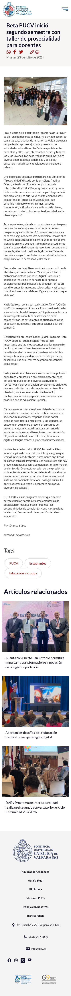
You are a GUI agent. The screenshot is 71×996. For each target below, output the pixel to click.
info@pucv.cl (38, 948)
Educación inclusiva (23, 573)
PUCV (13, 563)
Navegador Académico (35, 871)
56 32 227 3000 (38, 936)
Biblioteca (35, 889)
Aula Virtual (35, 880)
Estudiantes (37, 563)
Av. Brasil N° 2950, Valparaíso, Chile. (38, 925)
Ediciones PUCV (35, 898)
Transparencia (35, 915)
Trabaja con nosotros (35, 906)
